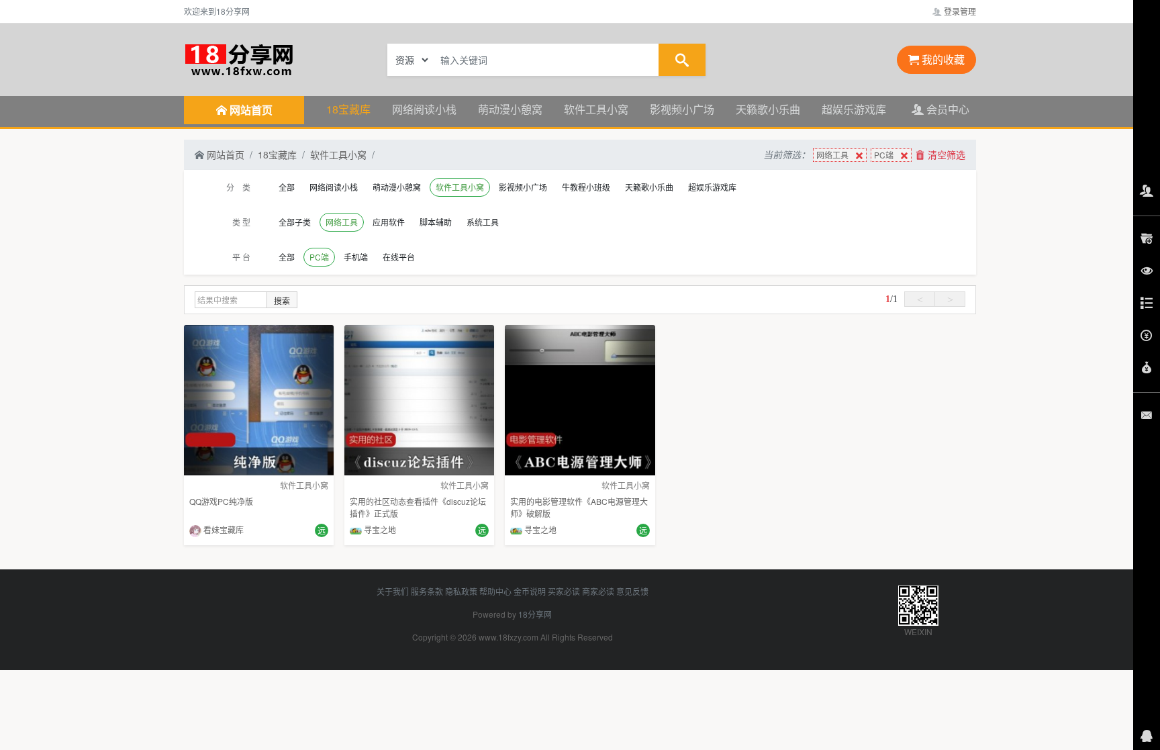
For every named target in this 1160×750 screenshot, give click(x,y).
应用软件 (389, 222)
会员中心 (946, 109)
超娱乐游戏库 (854, 109)
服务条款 (427, 591)
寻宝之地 (379, 529)
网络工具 (832, 154)
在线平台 (399, 257)
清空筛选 (945, 154)
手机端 (356, 257)
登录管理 (959, 11)
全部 (287, 187)
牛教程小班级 (586, 187)
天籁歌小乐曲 (768, 109)
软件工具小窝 (596, 109)
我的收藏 (942, 59)
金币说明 (530, 591)
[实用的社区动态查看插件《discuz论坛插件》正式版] (419, 399)
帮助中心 (495, 591)
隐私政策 (461, 591)
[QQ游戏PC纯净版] (259, 399)
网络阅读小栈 (424, 109)
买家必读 (564, 591)
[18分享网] (271, 58)
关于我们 (393, 591)
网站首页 (224, 154)
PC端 (883, 154)
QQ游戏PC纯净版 (221, 501)
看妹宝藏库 (222, 529)
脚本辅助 (436, 222)
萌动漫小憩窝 (510, 109)
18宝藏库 (348, 109)
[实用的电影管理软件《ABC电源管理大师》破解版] (580, 399)
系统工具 (483, 222)
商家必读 (598, 591)
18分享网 (535, 614)
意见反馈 (632, 591)
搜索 (282, 300)
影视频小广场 (682, 109)
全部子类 (295, 222)
